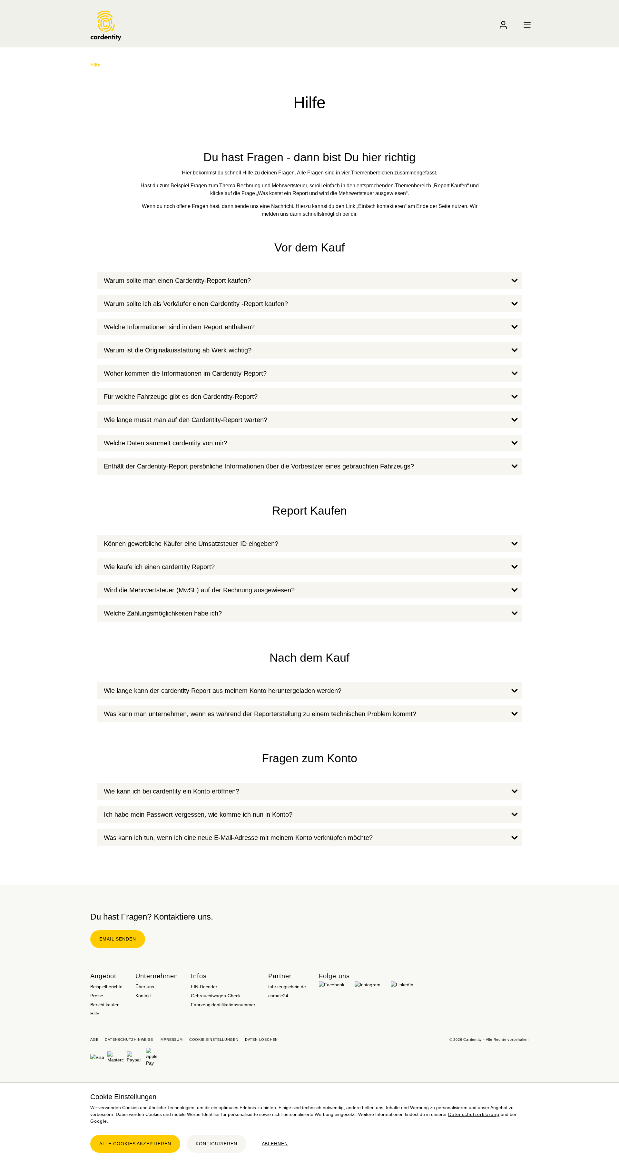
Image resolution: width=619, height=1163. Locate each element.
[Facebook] (331, 983)
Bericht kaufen (105, 1004)
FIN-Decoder (204, 986)
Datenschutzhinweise (129, 1039)
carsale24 (278, 995)
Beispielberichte (106, 986)
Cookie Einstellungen (214, 1039)
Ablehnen (275, 1143)
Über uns (144, 986)
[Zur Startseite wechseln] (105, 28)
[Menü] (527, 25)
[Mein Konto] (503, 25)
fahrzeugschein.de (287, 986)
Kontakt (143, 995)
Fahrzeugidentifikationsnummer (223, 1004)
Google (98, 1121)
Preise (96, 995)
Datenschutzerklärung (473, 1114)
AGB (94, 1039)
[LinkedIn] (402, 983)
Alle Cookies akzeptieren (135, 1143)
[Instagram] (367, 983)
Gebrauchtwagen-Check (216, 995)
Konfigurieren (216, 1143)
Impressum (171, 1039)
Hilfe (94, 1013)
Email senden (117, 938)
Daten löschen (261, 1039)
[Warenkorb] (515, 21)
